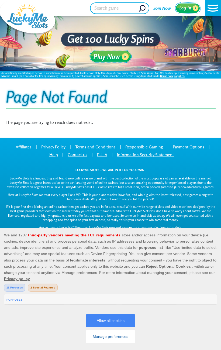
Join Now (162, 8)
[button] (213, 8)
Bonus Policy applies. (172, 75)
